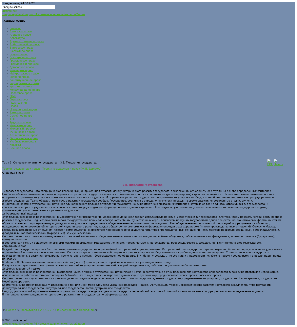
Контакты (70, 14)
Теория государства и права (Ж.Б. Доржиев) (71, 168)
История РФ (30, 14)
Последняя (86, 309)
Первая (11, 309)
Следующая (68, 309)
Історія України (12, 14)
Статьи (80, 14)
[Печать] (278, 164)
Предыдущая (28, 309)
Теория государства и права (21, 168)
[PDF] (270, 164)
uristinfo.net (9, 10)
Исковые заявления (51, 14)
